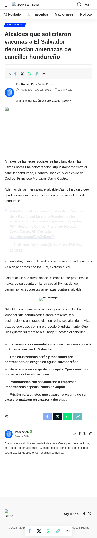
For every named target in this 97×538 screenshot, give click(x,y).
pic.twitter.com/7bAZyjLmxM (32, 236)
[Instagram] (90, 434)
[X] (85, 434)
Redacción (28, 84)
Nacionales (15, 24)
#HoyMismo (19, 211)
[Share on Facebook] (15, 73)
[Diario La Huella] (25, 5)
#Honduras (38, 211)
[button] (8, 5)
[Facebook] (79, 434)
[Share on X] (22, 73)
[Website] (74, 434)
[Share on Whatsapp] (29, 73)
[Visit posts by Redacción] (9, 92)
